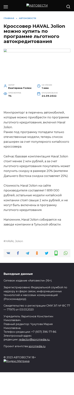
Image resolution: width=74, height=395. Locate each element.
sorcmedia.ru (37, 346)
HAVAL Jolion (14, 241)
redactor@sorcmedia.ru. (34, 339)
